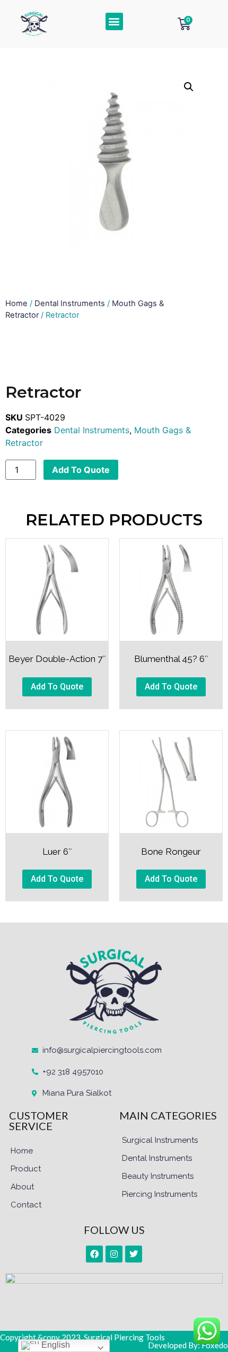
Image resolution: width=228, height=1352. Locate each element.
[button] (114, 21)
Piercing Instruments (159, 1194)
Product (26, 1169)
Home (16, 303)
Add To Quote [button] (57, 687)
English (54, 1344)
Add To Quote (81, 469)
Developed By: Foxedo (188, 1345)
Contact (26, 1205)
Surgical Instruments (160, 1140)
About (22, 1187)
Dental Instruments (69, 303)
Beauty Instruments (158, 1176)
